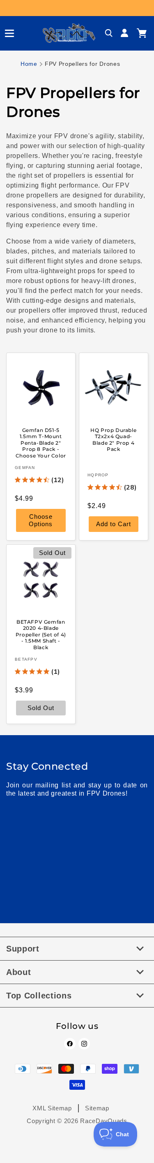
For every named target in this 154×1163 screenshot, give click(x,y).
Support (22, 948)
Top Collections (39, 995)
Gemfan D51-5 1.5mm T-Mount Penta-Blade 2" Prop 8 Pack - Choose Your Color (41, 443)
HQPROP (98, 475)
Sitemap (97, 1108)
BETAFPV (26, 659)
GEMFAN (25, 468)
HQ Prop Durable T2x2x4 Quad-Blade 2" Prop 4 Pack (113, 440)
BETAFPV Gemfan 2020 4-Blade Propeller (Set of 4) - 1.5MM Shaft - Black (41, 634)
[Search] (108, 33)
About (18, 972)
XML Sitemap (52, 1108)
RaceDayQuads (103, 1120)
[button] (6, 33)
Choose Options (41, 520)
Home (29, 63)
